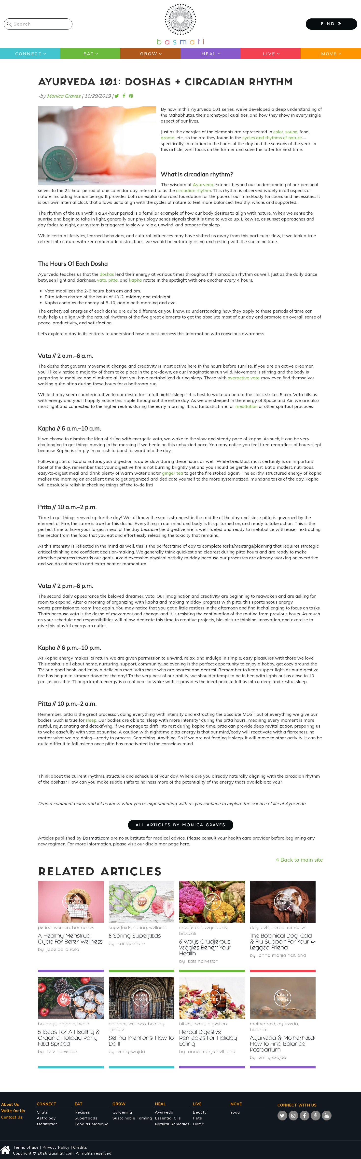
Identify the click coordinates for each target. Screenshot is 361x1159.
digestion (217, 1024)
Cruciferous (191, 928)
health (84, 1024)
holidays (47, 1024)
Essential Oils (168, 1118)
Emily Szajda (131, 1052)
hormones (83, 928)
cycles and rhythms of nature (272, 137)
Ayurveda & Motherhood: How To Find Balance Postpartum (282, 1044)
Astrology (46, 1118)
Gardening (122, 1112)
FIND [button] (329, 24)
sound (291, 132)
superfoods (120, 928)
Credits (80, 1147)
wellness (158, 928)
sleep (91, 720)
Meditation (47, 1124)
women (62, 928)
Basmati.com (96, 838)
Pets (265, 928)
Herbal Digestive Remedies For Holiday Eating (208, 1038)
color (278, 132)
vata (101, 280)
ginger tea (172, 473)
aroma (168, 137)
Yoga (235, 1112)
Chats (42, 1112)
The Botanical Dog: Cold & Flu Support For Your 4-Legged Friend (283, 942)
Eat (88, 53)
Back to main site (301, 859)
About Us (10, 1104)
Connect (28, 53)
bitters (185, 1024)
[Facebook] (304, 1115)
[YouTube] (327, 1115)
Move (329, 53)
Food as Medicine (92, 1124)
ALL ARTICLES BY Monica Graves (181, 825)
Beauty (200, 1112)
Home (198, 1124)
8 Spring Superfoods (135, 936)
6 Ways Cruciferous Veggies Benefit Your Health (205, 948)
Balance (117, 1024)
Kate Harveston (203, 962)
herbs (200, 1024)
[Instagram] (293, 1115)
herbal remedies (289, 928)
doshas (107, 274)
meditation (246, 406)
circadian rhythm (193, 190)
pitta (113, 280)
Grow (149, 53)
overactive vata (244, 378)
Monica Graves (64, 96)
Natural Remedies (172, 1124)
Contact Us (12, 1117)
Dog (254, 928)
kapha (135, 280)
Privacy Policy (55, 1147)
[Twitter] (282, 1115)
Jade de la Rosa (63, 950)
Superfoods (86, 1118)
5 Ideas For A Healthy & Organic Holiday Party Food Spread (69, 1038)
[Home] (180, 24)
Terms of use (26, 1147)
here (184, 844)
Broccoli (187, 934)
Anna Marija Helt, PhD (282, 956)
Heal (209, 53)
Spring (140, 928)
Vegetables (216, 928)
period (45, 928)
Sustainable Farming (132, 1118)
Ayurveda (203, 184)
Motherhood (262, 1024)
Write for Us (13, 1110)
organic (67, 1024)
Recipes (82, 1112)
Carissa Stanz (132, 944)
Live (269, 53)
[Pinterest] (315, 1115)
